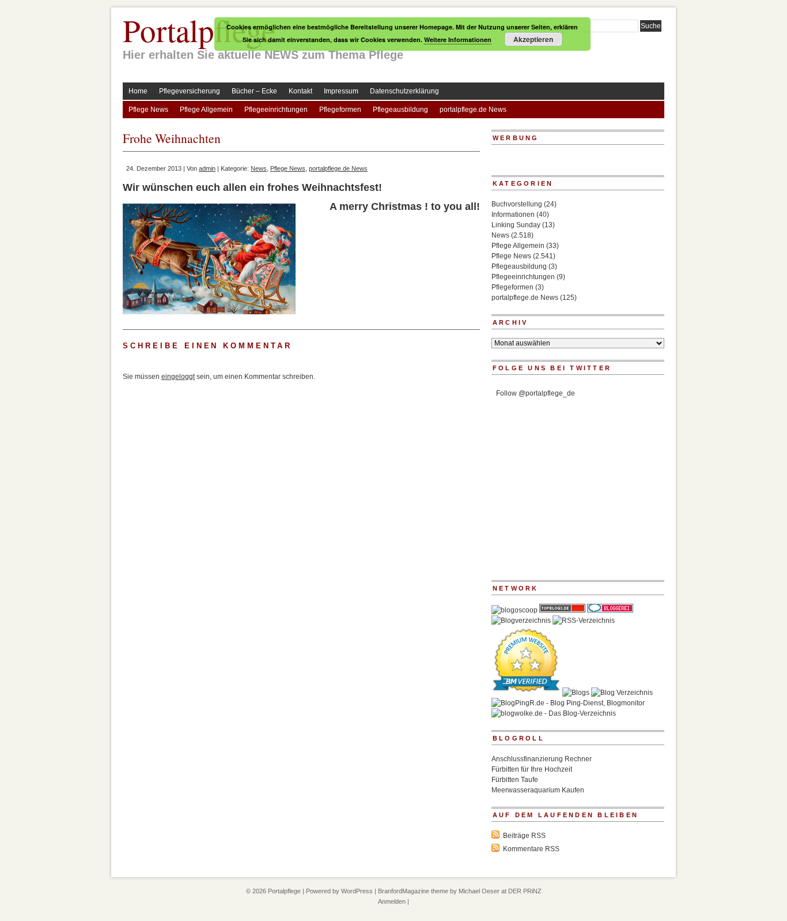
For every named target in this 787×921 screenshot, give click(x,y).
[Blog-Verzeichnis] (610, 610)
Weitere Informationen (457, 39)
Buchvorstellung (516, 204)
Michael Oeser (479, 891)
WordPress (357, 891)
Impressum (341, 91)
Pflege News (148, 110)
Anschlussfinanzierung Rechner (541, 759)
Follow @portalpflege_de (535, 393)
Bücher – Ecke (254, 91)
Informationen (513, 214)
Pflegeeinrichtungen (276, 110)
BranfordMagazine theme (413, 891)
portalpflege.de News (473, 110)
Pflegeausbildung (400, 110)
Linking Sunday (515, 225)
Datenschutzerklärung (404, 91)
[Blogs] (575, 693)
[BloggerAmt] (521, 620)
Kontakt (300, 91)
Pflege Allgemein (206, 110)
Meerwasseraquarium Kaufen (537, 790)
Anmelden (392, 901)
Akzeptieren (533, 39)
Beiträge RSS (524, 836)
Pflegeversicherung (189, 91)
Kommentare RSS (531, 849)
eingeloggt (178, 377)
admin (207, 168)
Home (137, 91)
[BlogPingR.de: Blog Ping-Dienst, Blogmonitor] (568, 703)
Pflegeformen (340, 110)
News (259, 168)
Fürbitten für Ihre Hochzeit (531, 769)
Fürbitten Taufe (514, 780)
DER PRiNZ (525, 891)
